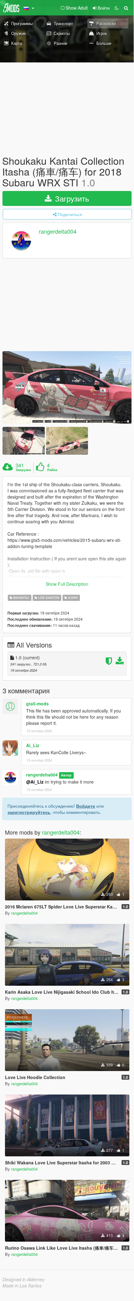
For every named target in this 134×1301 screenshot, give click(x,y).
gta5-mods (37, 703)
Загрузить (71, 198)
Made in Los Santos (22, 1285)
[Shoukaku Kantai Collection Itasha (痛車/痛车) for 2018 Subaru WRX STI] (67, 387)
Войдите (85, 806)
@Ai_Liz (35, 782)
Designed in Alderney (23, 1279)
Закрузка (23, 470)
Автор (66, 775)
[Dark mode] (116, 7)
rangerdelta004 (57, 231)
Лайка (52, 470)
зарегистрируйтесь (28, 812)
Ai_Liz (32, 745)
